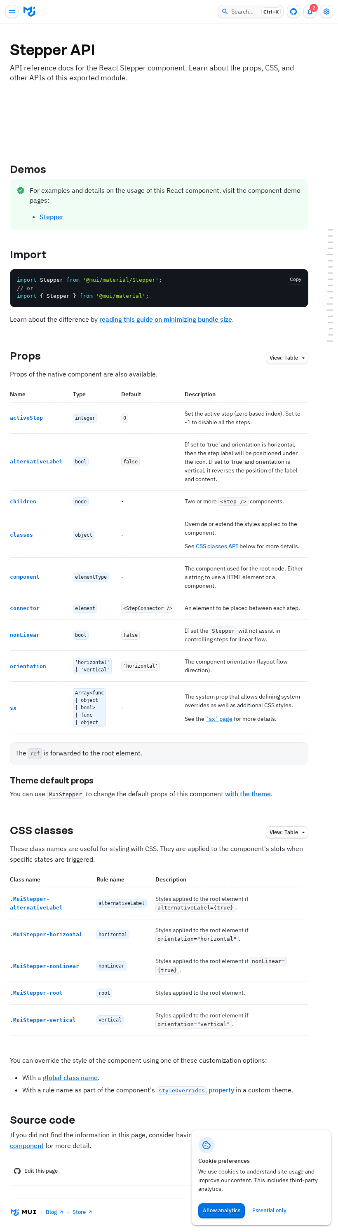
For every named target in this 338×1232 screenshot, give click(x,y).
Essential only (269, 1210)
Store (79, 1212)
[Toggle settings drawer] (326, 11)
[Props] (325, 242)
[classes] (325, 267)
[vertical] (325, 335)
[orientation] (325, 292)
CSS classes (41, 830)
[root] (325, 329)
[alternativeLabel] (325, 255)
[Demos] (325, 230)
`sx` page (219, 718)
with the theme (248, 794)
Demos (28, 168)
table (284, 357)
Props (25, 355)
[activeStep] (325, 248)
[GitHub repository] (293, 11)
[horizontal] (325, 316)
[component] (325, 273)
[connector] (325, 279)
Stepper (51, 217)
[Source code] (325, 341)
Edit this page (41, 1170)
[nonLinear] (325, 286)
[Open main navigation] (12, 11)
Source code (42, 1119)
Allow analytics (221, 1210)
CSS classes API (217, 546)
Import (28, 254)
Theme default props (52, 780)
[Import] (325, 236)
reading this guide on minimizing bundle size (165, 319)
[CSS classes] (325, 304)
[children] (325, 261)
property (196, 1090)
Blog (51, 1212)
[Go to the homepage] (29, 11)
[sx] (325, 298)
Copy (295, 279)
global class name (70, 1077)
